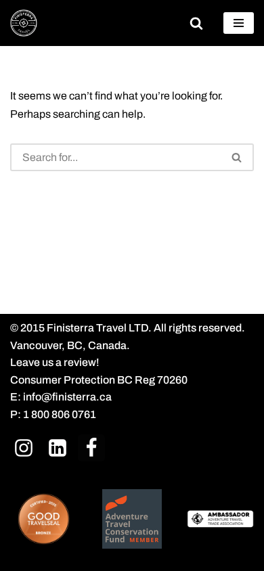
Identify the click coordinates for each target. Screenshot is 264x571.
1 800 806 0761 (59, 414)
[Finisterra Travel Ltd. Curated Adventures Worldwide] (23, 23)
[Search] (196, 23)
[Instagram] (23, 447)
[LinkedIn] (57, 447)
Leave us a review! (55, 362)
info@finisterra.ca (67, 397)
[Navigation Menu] (238, 23)
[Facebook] (91, 447)
